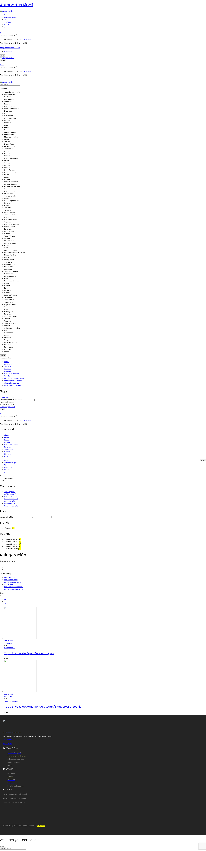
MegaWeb (41, 826)
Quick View (8, 643)
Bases (6, 362)
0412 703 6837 (8, 739)
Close (2, 33)
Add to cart (8, 641)
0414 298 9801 (7, 744)
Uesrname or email (7, 400)
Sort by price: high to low (13, 589)
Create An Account (7, 397)
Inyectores (8, 364)
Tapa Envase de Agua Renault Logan (29, 653)
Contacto (8, 52)
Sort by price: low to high (13, 587)
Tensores (7, 369)
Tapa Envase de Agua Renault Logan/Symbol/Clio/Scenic (42, 707)
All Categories (9, 492)
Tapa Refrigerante (12, 506)
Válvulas (7, 376)
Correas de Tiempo (11, 374)
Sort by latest (9, 584)
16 (5, 599)
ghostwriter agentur (11, 383)
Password (3, 402)
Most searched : (6, 358)
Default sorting (9, 577)
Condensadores (11, 499)
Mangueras (10, 501)
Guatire (3, 45)
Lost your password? (7, 407)
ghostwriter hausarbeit (12, 385)
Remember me (8, 404)
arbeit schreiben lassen (13, 381)
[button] (103, 30)
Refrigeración (10, 494)
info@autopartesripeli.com (10, 48)
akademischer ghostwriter (14, 378)
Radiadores (9, 504)
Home (2, 478)
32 (5, 602)
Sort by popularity (10, 580)
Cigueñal (7, 371)
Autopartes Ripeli (16, 5)
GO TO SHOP (27, 39)
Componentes (11, 496)
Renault (10, 528)
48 (5, 604)
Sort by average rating (12, 582)
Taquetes (7, 366)
